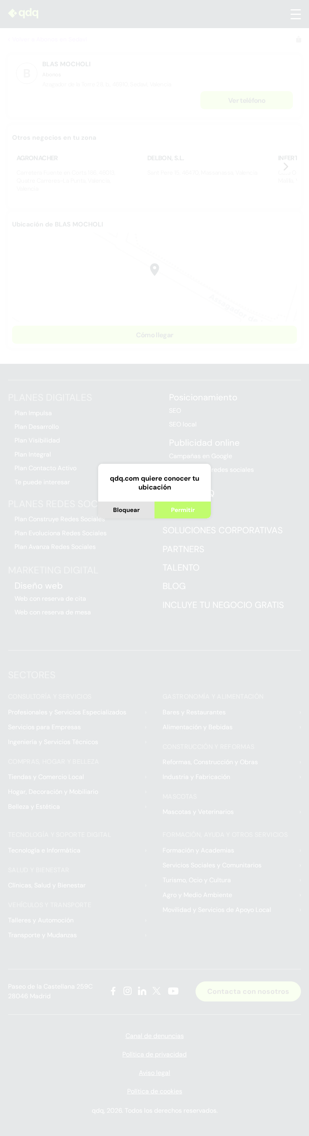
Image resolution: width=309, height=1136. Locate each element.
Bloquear (126, 510)
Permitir (183, 510)
